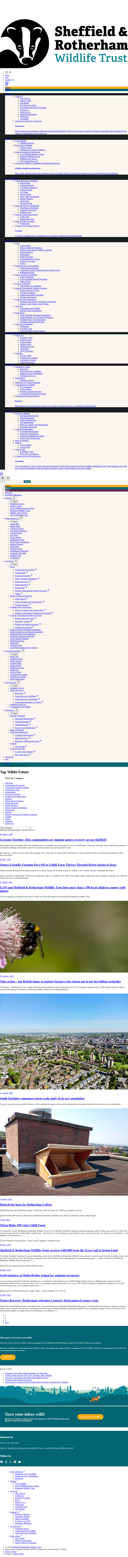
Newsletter (24, 119)
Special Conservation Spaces (26, 215)
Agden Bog (24, 217)
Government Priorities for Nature (33, 394)
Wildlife (8, 139)
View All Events (26, 351)
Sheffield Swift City (28, 376)
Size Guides (19, 1538)
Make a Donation (22, 440)
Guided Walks (25, 342)
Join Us (8, 90)
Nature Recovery (27, 257)
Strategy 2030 (25, 101)
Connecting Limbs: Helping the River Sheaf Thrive (40, 270)
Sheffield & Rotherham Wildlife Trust (26, 1547)
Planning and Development (31, 311)
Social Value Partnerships (30, 438)
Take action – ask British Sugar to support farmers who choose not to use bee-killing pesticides (60, 981)
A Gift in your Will (17, 749)
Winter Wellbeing (27, 277)
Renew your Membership (25, 728)
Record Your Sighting (23, 145)
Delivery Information (23, 1541)
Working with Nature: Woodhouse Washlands (38, 302)
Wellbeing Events (27, 347)
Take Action (10, 365)
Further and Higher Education (32, 295)
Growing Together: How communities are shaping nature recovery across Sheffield (53, 839)
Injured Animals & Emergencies (27, 152)
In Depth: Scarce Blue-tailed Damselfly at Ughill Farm (26, 1373)
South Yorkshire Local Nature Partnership (36, 317)
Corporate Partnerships (24, 429)
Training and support (28, 297)
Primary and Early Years (29, 290)
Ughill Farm (25, 224)
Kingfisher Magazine (28, 114)
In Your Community (23, 284)
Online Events (25, 344)
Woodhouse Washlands (29, 208)
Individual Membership (29, 416)
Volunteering (20, 378)
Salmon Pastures (26, 199)
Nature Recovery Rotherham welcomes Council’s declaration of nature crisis (49, 1300)
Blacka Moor (25, 183)
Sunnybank (24, 201)
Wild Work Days (21, 738)
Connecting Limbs (12, 790)
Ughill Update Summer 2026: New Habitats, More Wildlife (28, 1375)
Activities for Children (29, 358)
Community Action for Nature (17, 787)
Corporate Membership (29, 431)
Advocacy (19, 306)
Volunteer (9, 821)
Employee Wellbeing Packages (32, 436)
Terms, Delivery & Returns (25, 1543)
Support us (9, 411)
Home (7, 763)
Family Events (25, 340)
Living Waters (25, 389)
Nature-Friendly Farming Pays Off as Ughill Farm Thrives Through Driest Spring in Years (58, 864)
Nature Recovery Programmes (27, 266)
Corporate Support (22, 1517)
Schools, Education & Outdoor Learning (36, 250)
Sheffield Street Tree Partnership (33, 320)
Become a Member (22, 413)
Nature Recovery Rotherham (31, 374)
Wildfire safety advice (28, 159)
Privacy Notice (11, 1552)
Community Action (22, 367)
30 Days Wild (25, 356)
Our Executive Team (28, 105)
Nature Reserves (11, 179)
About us (8, 94)
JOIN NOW (8, 1357)
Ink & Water (19, 1554)
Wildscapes (24, 117)
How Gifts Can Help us (29, 454)
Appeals (18, 443)
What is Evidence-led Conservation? (29, 610)
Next (7, 1323)
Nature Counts (26, 148)
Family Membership (28, 420)
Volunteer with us (27, 380)
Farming (8, 799)
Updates (8, 817)
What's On (19, 335)
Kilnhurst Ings (25, 212)
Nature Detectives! (27, 362)
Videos (23, 263)
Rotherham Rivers (27, 272)
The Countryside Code (29, 161)
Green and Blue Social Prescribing (33, 279)
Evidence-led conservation (15, 796)
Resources (24, 369)
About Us (19, 96)
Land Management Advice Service (23, 648)
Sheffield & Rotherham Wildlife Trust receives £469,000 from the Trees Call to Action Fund (59, 1250)
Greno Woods (25, 194)
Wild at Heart (25, 281)
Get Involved (10, 682)
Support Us (14, 1512)
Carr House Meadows (28, 188)
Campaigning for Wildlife (30, 308)
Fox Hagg (24, 192)
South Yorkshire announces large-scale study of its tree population (42, 1098)
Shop (7, 82)
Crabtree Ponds (26, 190)
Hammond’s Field (27, 219)
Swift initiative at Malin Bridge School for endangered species (39, 1275)
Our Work (9, 241)
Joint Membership (27, 418)
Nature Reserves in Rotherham (27, 206)
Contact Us (9, 80)
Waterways (9, 823)
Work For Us (25, 112)
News (7, 75)
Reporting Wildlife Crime (30, 157)
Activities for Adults (28, 360)
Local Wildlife (20, 141)
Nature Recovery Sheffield (30, 286)
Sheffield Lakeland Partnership (32, 322)
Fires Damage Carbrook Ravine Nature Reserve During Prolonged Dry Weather (36, 1382)
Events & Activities (27, 261)
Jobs (6, 77)
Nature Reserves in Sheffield (26, 181)
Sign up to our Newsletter (90, 1417)
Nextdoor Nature (21, 605)
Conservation (25, 245)
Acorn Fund (25, 447)
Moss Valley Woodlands (29, 197)
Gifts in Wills (20, 449)
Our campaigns (26, 387)
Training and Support (23, 627)
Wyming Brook (26, 203)
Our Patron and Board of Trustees (33, 108)
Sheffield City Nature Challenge (32, 150)
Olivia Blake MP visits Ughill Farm (22, 1225)
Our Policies (20, 1509)
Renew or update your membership (34, 425)
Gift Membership (27, 422)
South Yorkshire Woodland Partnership (35, 315)
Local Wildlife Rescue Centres (32, 154)
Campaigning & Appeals (30, 259)
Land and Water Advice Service (32, 331)
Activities (18, 353)
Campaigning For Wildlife (20, 707)
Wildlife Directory (27, 143)
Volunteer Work (26, 338)
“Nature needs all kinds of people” (18, 1380)
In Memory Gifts (26, 452)
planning (8, 812)
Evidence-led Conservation (25, 299)
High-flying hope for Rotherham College (26, 1204)
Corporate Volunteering (29, 434)
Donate (8, 88)
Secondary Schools (27, 293)
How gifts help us (22, 755)
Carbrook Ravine (27, 185)
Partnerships (25, 254)
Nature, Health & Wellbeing (31, 248)
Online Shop (15, 1536)
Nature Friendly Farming (25, 221)
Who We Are (25, 99)
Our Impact (24, 103)
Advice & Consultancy (24, 324)
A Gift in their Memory (24, 752)
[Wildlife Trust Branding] (64, 67)
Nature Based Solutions (29, 268)
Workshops (24, 349)
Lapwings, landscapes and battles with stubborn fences (26, 1378)
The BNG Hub (26, 329)
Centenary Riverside (28, 210)
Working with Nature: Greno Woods (34, 304)
